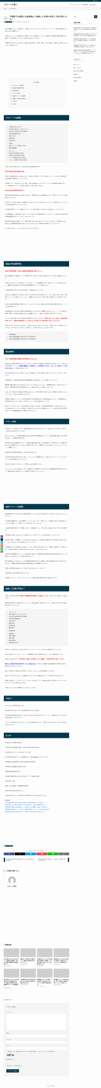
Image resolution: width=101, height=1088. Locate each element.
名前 (8, 1033)
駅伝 (76, 80)
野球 (76, 74)
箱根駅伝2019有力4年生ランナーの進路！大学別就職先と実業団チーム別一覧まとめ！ (85, 46)
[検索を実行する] (95, 16)
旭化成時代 (16, 90)
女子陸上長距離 (9, 21)
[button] (9, 854)
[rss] (94, 1)
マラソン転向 (16, 93)
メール (8, 1039)
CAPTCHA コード (10, 1059)
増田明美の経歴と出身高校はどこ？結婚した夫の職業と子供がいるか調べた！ (27, 807)
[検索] (96, 1)
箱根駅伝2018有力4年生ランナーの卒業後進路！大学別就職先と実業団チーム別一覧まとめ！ (85, 40)
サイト (8, 1045)
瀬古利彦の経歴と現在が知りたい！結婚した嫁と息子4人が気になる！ (25, 811)
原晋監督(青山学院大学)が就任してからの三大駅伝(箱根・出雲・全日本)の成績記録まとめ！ (85, 34)
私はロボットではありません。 (15, 1065)
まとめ (14, 104)
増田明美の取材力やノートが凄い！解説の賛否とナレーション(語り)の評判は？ (27, 809)
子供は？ (15, 101)
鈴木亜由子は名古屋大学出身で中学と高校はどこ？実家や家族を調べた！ (26, 804)
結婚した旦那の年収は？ (20, 98)
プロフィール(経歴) (18, 85)
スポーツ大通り (10, 5)
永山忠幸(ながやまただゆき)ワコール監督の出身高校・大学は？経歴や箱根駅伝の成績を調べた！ (85, 29)
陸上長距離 (78, 77)
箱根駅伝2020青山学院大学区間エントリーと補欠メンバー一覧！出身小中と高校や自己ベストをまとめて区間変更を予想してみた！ (85, 51)
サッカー (77, 64)
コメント (9, 1012)
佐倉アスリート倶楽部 (19, 96)
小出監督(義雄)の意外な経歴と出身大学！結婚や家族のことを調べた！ (25, 802)
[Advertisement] (36, 63)
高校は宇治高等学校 (18, 88)
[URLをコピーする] (63, 854)
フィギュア (78, 67)
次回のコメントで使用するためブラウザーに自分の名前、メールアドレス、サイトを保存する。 (31, 1051)
